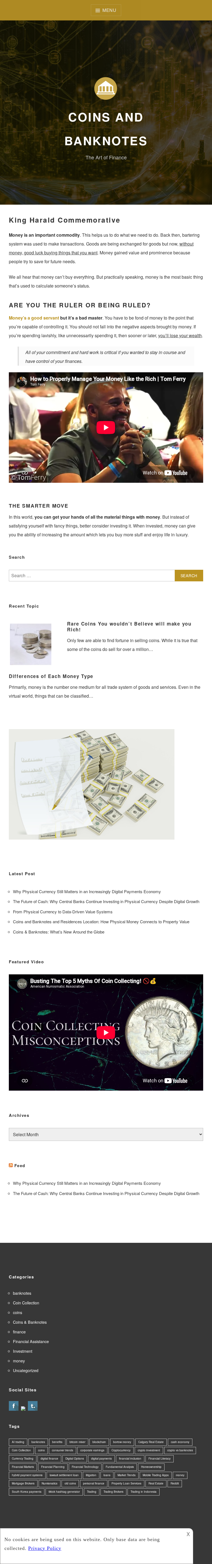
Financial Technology (85, 1467)
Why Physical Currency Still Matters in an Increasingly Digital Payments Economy (87, 891)
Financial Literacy (160, 1458)
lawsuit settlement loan (64, 1475)
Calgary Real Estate (151, 1442)
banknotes (22, 1293)
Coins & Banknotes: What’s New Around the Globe (58, 932)
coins (17, 1312)
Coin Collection (26, 1302)
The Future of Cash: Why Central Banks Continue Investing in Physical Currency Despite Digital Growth (106, 901)
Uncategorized (25, 1370)
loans (107, 1475)
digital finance (49, 1458)
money (19, 1360)
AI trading (18, 1442)
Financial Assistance (31, 1341)
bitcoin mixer (77, 1442)
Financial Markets (23, 1467)
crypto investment (149, 1450)
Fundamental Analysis (120, 1467)
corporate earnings (92, 1450)
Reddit (175, 1483)
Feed (19, 1165)
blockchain (99, 1442)
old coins (70, 1483)
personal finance (93, 1483)
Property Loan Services (126, 1483)
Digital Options (74, 1458)
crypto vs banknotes (180, 1450)
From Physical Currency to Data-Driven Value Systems (63, 911)
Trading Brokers (113, 1492)
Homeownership (151, 1467)
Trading (91, 1492)
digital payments (101, 1458)
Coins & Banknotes (30, 1322)
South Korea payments (26, 1492)
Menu (109, 10)
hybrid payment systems (27, 1475)
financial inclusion (130, 1458)
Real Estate (156, 1483)
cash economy (180, 1442)
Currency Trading (22, 1458)
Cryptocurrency (121, 1450)
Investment (22, 1351)
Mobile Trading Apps (156, 1475)
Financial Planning (53, 1467)
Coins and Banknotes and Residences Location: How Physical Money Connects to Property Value (101, 921)
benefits (57, 1442)
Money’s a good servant (34, 318)
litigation (91, 1475)
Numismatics (49, 1483)
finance (19, 1331)
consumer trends (62, 1450)
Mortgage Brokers (23, 1483)
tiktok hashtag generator (64, 1492)
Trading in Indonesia (144, 1492)
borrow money (122, 1442)
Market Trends (127, 1475)
